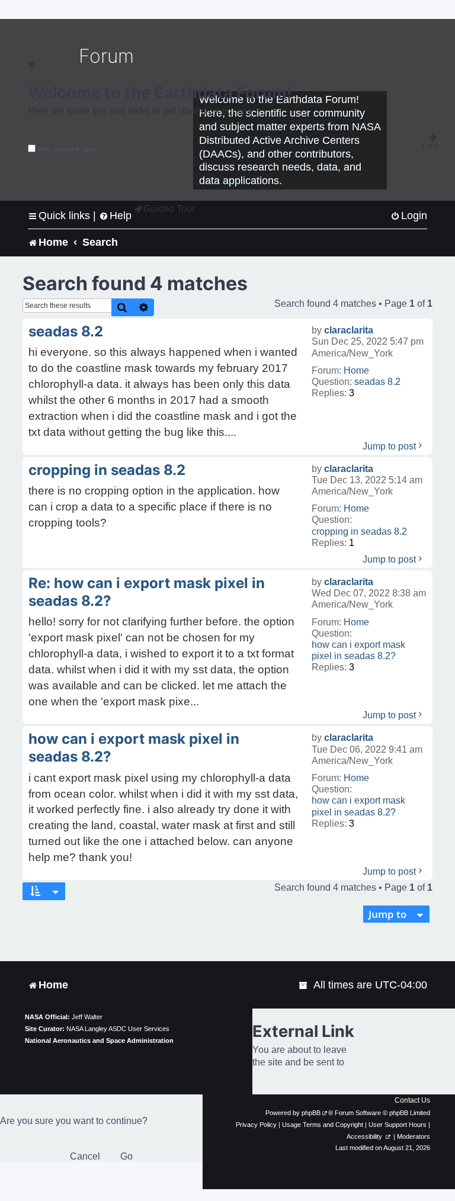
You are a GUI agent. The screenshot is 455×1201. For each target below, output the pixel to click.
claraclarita (348, 330)
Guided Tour (169, 209)
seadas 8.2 (377, 382)
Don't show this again (67, 149)
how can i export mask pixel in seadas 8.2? (358, 650)
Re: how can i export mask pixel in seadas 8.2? (146, 591)
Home (356, 370)
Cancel (85, 1156)
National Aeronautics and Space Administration (99, 1040)
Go (126, 1156)
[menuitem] (408, 215)
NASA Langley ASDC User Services (117, 1028)
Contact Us (412, 1100)
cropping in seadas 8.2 (359, 531)
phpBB (311, 1112)
